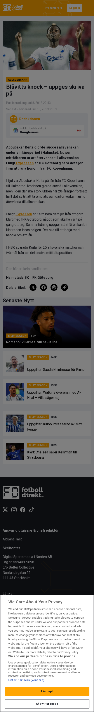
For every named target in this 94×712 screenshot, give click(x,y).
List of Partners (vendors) (26, 680)
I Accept (47, 691)
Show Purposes (47, 703)
